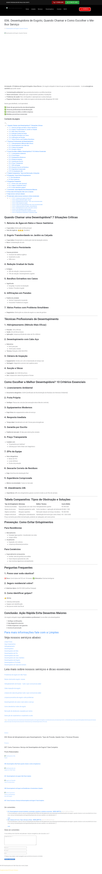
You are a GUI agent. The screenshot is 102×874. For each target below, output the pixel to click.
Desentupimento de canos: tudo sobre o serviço (26, 207)
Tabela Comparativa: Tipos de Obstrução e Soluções (23, 173)
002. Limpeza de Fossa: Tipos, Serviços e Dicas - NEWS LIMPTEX (24, 819)
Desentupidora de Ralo (11, 651)
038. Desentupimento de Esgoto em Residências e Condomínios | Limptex (23, 788)
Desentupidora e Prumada (12, 662)
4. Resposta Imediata (16, 159)
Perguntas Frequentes (14, 181)
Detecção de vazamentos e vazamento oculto (27, 212)
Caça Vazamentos (10, 644)
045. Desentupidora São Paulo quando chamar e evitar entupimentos (22, 763)
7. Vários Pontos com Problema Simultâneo (22, 139)
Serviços (40, 9)
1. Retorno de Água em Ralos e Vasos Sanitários (24, 127)
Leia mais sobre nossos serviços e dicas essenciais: (24, 196)
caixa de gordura (11, 720)
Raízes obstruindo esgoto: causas (23, 199)
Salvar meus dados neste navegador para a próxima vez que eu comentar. (24, 856)
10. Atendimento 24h (17, 171)
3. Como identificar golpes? (18, 187)
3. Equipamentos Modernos (18, 157)
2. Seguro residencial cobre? (18, 185)
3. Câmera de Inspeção (17, 147)
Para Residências (15, 177)
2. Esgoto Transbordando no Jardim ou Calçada (24, 129)
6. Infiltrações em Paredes (18, 137)
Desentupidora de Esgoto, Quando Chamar (17, 28)
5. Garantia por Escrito (17, 161)
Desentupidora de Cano (11, 655)
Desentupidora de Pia (11, 653)
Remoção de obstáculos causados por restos (26, 210)
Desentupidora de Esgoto (12, 660)
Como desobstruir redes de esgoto (23, 209)
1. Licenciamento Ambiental (18, 153)
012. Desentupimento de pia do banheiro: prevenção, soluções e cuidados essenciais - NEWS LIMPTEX (34, 811)
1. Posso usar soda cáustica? (19, 183)
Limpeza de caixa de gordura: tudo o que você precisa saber (29, 204)
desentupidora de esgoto (33, 720)
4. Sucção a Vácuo (16, 149)
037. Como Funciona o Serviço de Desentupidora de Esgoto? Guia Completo (24, 800)
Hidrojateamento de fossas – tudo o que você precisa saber (29, 201)
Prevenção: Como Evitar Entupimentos (19, 175)
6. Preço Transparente (17, 163)
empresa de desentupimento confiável (59, 720)
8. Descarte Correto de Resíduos (20, 167)
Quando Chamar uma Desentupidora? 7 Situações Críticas (25, 125)
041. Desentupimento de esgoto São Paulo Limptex (17, 776)
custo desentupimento (21, 720)
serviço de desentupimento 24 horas (38, 721)
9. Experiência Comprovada (18, 169)
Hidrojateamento (9, 646)
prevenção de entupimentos (13, 721)
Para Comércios (15, 179)
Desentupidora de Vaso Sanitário (14, 658)
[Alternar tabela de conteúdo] (5, 123)
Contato (59, 9)
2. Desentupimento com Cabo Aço (20, 145)
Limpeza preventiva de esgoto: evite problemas (26, 206)
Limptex (33, 9)
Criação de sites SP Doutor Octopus (9, 870)
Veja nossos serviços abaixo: (16, 194)
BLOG (65, 9)
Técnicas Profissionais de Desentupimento (20, 141)
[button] (41, 9)
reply (9, 818)
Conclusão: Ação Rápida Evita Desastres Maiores (22, 189)
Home (27, 9)
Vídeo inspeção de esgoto (21, 203)
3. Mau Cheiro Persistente (18, 131)
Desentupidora (50, 9)
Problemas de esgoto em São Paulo (24, 198)
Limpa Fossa (8, 642)
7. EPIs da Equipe (15, 165)
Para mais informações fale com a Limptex (20, 191)
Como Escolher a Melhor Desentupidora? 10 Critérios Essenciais (27, 151)
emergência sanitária (45, 720)
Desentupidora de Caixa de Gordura (15, 665)
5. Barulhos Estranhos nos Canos (20, 135)
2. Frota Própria (15, 155)
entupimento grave (74, 720)
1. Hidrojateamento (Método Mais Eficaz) (22, 143)
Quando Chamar (24, 721)
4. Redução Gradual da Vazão (19, 133)
